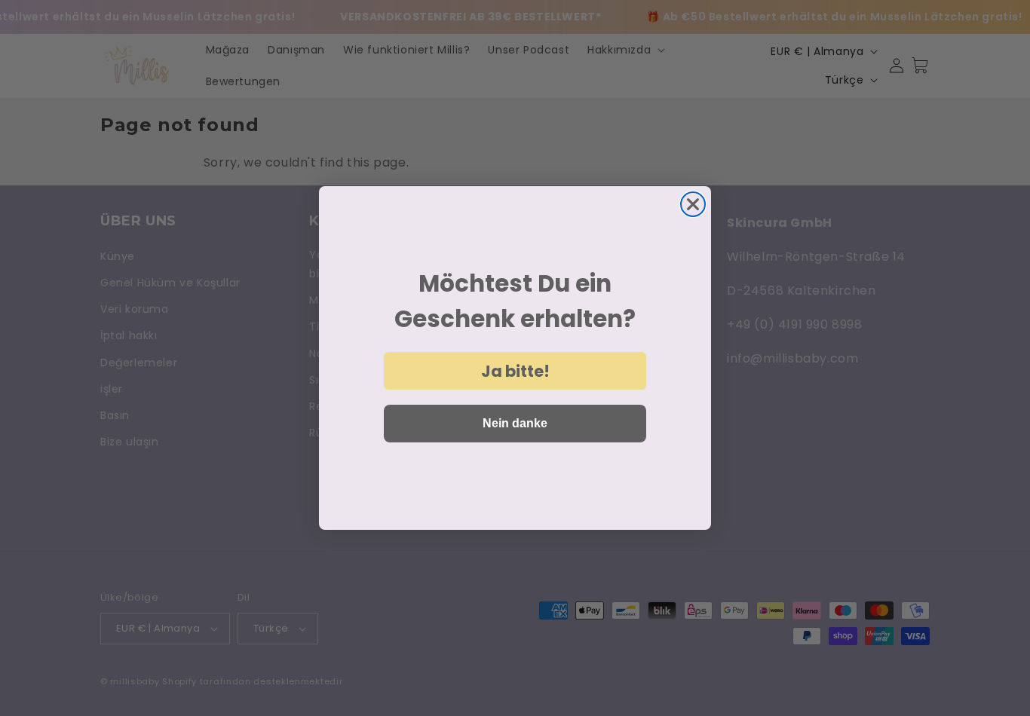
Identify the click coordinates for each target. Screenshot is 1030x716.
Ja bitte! (515, 371)
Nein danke (515, 423)
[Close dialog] (693, 204)
